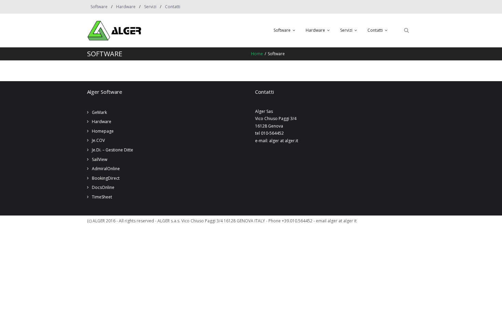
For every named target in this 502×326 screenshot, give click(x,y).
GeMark (99, 112)
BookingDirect (106, 178)
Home (257, 54)
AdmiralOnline (106, 169)
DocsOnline (103, 187)
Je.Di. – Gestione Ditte (112, 150)
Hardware (126, 7)
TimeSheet (102, 197)
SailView (99, 159)
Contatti (172, 7)
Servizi (150, 7)
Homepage (103, 131)
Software (99, 7)
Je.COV (98, 140)
